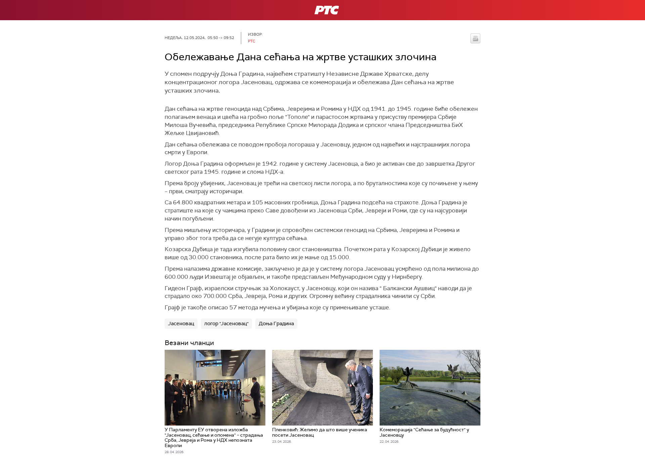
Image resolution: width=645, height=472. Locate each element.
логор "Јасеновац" (226, 323)
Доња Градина (276, 323)
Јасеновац (181, 323)
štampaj (475, 38)
